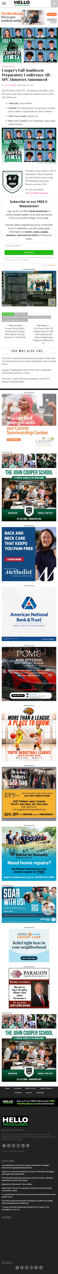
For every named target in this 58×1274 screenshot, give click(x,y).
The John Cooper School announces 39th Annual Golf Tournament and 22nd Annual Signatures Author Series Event (29, 361)
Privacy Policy (30, 1088)
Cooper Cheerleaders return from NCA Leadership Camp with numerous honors (26, 371)
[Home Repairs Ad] (29, 880)
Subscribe (40, 1092)
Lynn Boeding (10, 85)
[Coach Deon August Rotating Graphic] (29, 760)
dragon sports (21, 314)
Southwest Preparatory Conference (16, 317)
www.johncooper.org (39, 192)
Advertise (18, 1092)
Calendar (17, 1088)
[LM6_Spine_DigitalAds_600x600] (29, 581)
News (8, 1088)
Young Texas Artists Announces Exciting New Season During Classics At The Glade (14, 333)
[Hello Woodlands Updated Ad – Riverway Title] (29, 305)
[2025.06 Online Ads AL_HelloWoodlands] (29, 820)
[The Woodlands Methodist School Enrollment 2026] (29, 922)
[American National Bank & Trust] (29, 640)
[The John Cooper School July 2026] (29, 521)
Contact (29, 1092)
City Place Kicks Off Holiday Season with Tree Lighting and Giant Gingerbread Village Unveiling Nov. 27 (43, 336)
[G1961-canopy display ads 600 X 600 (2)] (29, 447)
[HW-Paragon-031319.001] (29, 1008)
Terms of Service (46, 1088)
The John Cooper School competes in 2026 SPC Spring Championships (26, 380)
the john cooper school (41, 317)
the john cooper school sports (15, 320)
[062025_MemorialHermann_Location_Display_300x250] (29, 962)
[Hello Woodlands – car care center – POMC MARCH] (29, 700)
